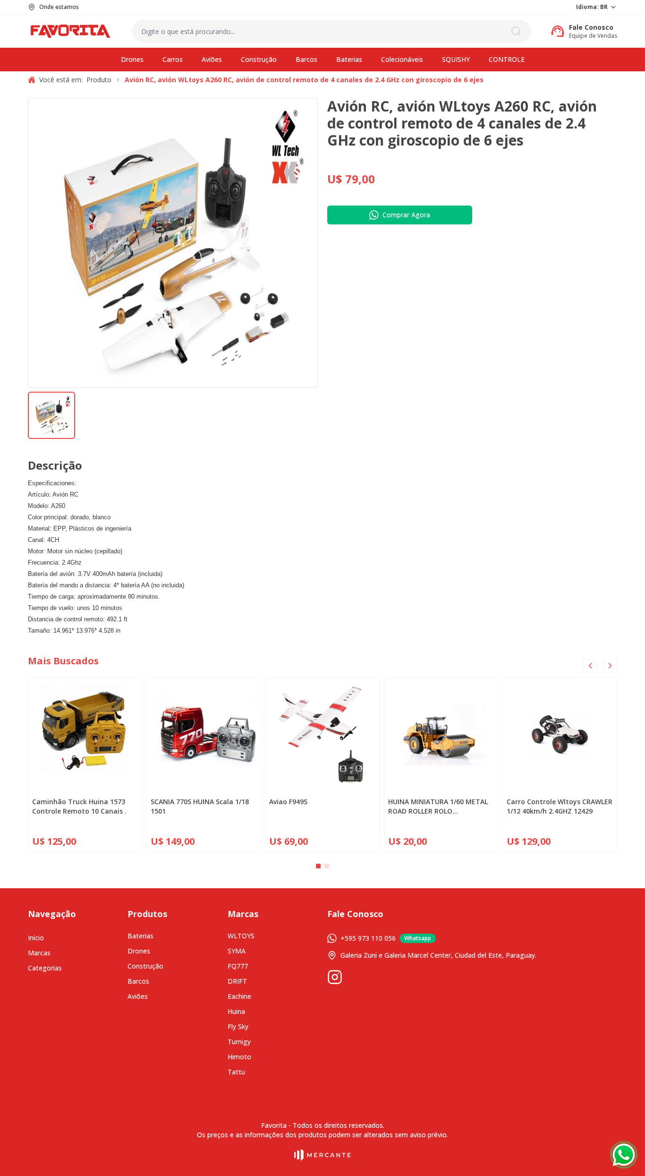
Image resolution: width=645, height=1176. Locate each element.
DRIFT (237, 981)
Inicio (36, 937)
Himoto (239, 1056)
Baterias (140, 935)
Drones (138, 950)
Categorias (45, 967)
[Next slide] (610, 666)
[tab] (318, 866)
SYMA (237, 950)
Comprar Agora (406, 214)
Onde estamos (59, 7)
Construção (145, 965)
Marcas (39, 952)
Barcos (138, 981)
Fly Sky (238, 1026)
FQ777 (238, 965)
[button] (51, 415)
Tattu (236, 1071)
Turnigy (239, 1041)
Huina (236, 1011)
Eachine (239, 996)
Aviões (137, 996)
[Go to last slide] (590, 666)
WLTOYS (241, 935)
